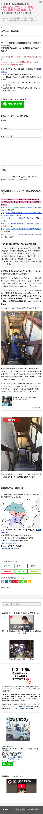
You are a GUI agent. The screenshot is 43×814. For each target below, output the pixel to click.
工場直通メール (21, 179)
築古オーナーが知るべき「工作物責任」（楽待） (23, 223)
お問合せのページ (8, 747)
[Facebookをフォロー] (6, 581)
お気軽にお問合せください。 (29, 708)
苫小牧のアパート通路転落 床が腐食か (20, 218)
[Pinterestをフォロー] (14, 581)
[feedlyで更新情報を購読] (25, 581)
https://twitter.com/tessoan (10, 548)
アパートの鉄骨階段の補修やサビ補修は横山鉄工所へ (24, 809)
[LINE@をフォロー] (21, 581)
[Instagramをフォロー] (10, 581)
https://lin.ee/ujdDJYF (8, 543)
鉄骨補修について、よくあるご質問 (24, 397)
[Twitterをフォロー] (2, 581)
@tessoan (6, 587)
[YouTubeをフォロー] (18, 581)
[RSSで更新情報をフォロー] (29, 581)
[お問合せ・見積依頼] (34, 566)
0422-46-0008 (17, 757)
